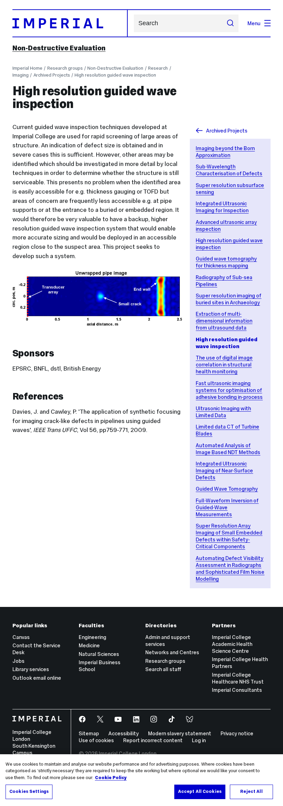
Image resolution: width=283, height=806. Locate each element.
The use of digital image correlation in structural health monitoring (224, 364)
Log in (199, 740)
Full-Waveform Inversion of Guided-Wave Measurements (227, 507)
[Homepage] (70, 23)
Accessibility (123, 733)
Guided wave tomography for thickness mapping (226, 262)
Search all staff (163, 669)
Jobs (18, 661)
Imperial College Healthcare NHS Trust (238, 678)
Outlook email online (36, 678)
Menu (254, 23)
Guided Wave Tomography (227, 488)
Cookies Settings (29, 791)
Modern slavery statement (179, 733)
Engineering (92, 637)
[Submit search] (230, 23)
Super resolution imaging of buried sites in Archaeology (228, 299)
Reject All (251, 791)
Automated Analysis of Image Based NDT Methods (228, 448)
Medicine (89, 645)
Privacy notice (237, 733)
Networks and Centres (172, 652)
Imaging (20, 75)
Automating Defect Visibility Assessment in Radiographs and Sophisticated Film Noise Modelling (230, 568)
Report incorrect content (153, 740)
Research (158, 68)
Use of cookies (96, 740)
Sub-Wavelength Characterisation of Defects (229, 170)
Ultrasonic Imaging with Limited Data (223, 412)
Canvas (21, 637)
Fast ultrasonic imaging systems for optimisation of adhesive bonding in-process (229, 390)
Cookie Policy (111, 777)
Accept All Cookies (200, 791)
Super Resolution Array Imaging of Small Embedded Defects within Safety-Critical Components (229, 536)
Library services (30, 669)
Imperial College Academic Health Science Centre (232, 644)
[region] (141, 780)
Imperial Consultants (237, 690)
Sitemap (89, 733)
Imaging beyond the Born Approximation (225, 151)
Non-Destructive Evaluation (59, 47)
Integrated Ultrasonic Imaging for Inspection (222, 207)
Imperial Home (27, 68)
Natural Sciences (99, 654)
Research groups (65, 68)
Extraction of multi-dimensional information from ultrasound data (224, 321)
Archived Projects (51, 75)
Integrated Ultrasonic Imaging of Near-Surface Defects (224, 470)
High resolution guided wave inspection (115, 75)
